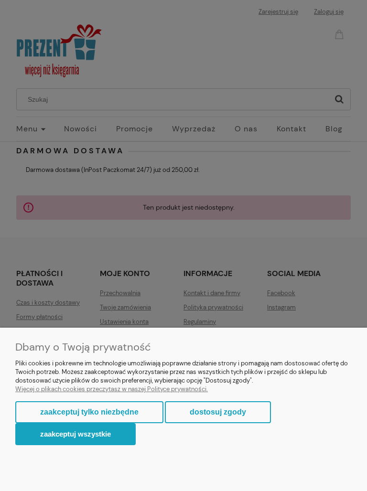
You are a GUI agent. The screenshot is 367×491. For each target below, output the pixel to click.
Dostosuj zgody (218, 412)
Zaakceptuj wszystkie (75, 434)
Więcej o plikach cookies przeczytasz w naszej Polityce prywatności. (111, 389)
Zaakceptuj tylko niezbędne (89, 412)
